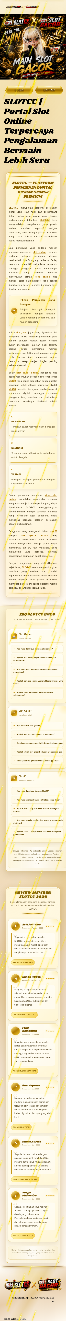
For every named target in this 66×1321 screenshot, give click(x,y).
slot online (39, 252)
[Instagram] (25, 1310)
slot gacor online (27, 372)
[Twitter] (31, 1310)
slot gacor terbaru (34, 535)
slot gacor (21, 332)
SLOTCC (45, 220)
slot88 (12, 381)
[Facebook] (38, 1310)
